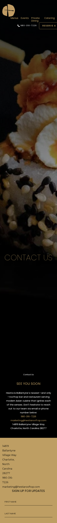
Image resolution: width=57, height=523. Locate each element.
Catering (49, 18)
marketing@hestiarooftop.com (28, 420)
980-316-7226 (28, 25)
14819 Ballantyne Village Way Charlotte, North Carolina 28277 (9, 460)
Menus (14, 18)
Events (25, 18)
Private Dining (35, 19)
